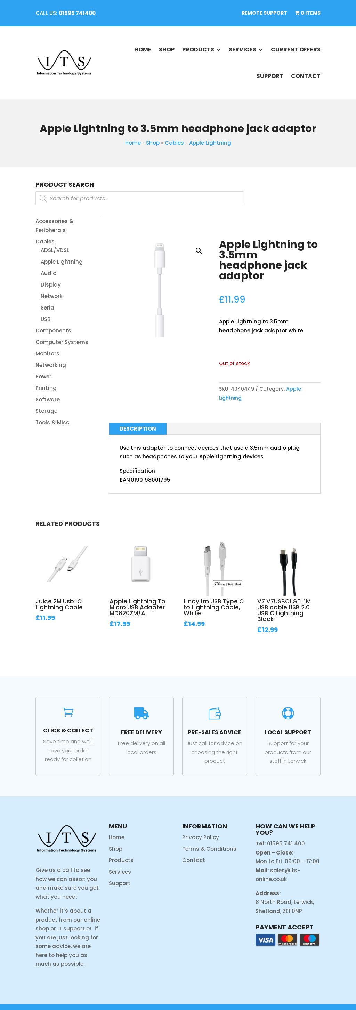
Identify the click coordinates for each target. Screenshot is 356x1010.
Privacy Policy (200, 837)
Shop (167, 50)
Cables (174, 142)
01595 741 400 (286, 843)
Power (43, 376)
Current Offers (296, 50)
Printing (46, 388)
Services (242, 50)
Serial (48, 307)
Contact (306, 76)
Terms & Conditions (209, 848)
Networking (50, 365)
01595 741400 (77, 13)
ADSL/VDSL (55, 250)
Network (52, 296)
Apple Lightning (210, 142)
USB (45, 319)
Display (51, 284)
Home (142, 50)
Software (47, 399)
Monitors (47, 353)
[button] (199, 251)
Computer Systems (61, 342)
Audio (48, 273)
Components (53, 330)
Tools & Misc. (52, 422)
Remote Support (264, 13)
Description (138, 428)
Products (198, 50)
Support (270, 76)
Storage (46, 411)
